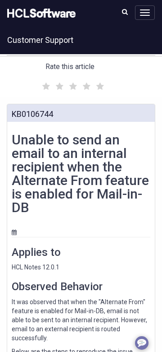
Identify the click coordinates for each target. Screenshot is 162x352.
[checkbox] (45, 84)
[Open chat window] (141, 343)
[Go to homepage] (39, 13)
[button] (125, 11)
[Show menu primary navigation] (145, 12)
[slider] (72, 85)
